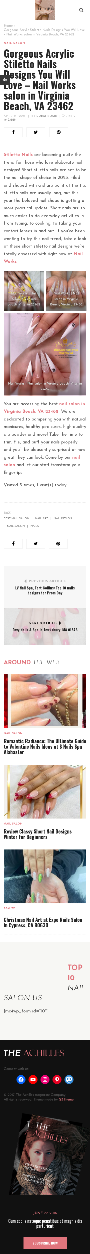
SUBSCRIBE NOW (45, 1243)
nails (34, 526)
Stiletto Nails (18, 155)
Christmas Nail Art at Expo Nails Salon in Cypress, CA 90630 (43, 922)
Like (70, 116)
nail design (63, 518)
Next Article (42, 623)
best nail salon (16, 518)
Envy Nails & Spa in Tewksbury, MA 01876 (45, 629)
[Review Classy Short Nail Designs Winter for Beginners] (45, 792)
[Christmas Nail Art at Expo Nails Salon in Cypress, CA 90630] (45, 876)
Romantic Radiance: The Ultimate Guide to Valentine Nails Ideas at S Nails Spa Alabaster (45, 746)
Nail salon (14, 43)
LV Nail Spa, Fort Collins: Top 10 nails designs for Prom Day (45, 590)
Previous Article (47, 581)
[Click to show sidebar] (5, 80)
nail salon (16, 526)
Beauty (9, 908)
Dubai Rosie (46, 116)
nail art (41, 518)
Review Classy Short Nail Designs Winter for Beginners (38, 834)
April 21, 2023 (15, 116)
